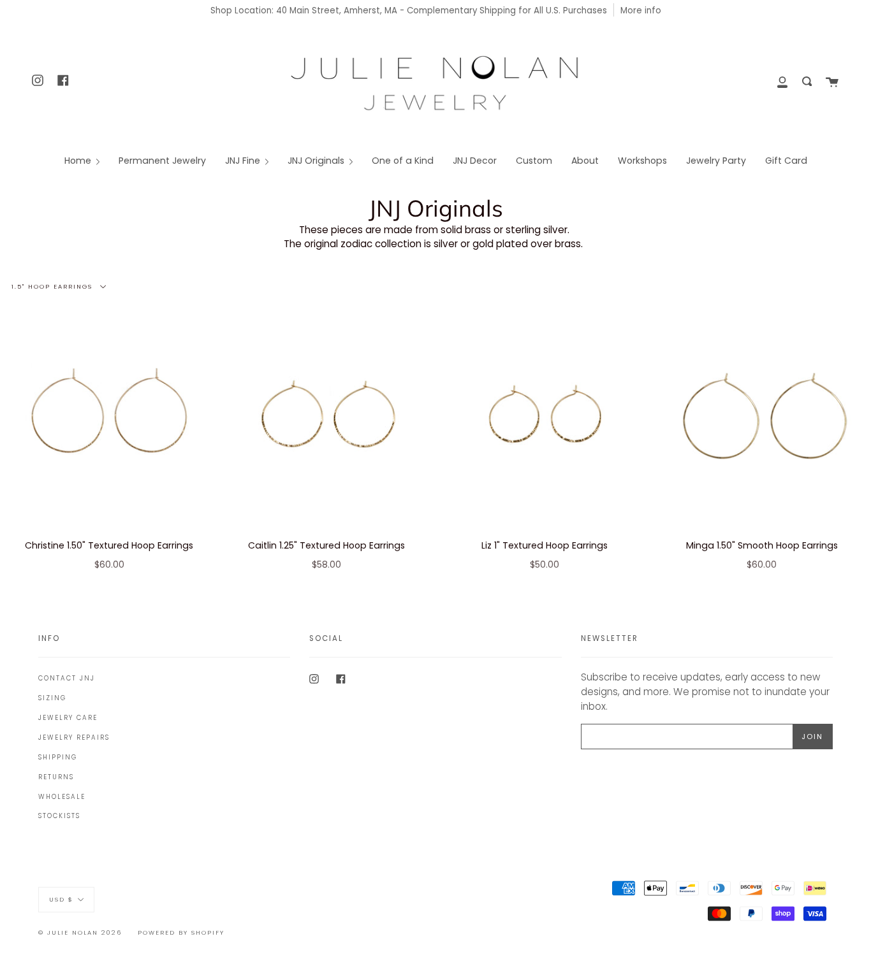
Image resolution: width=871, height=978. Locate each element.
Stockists (59, 816)
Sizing (52, 698)
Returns (56, 777)
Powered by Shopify (181, 932)
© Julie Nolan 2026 (80, 932)
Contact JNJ (66, 678)
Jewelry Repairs (74, 737)
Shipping (57, 757)
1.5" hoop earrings (53, 286)
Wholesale (61, 797)
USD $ (61, 899)
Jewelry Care (68, 718)
